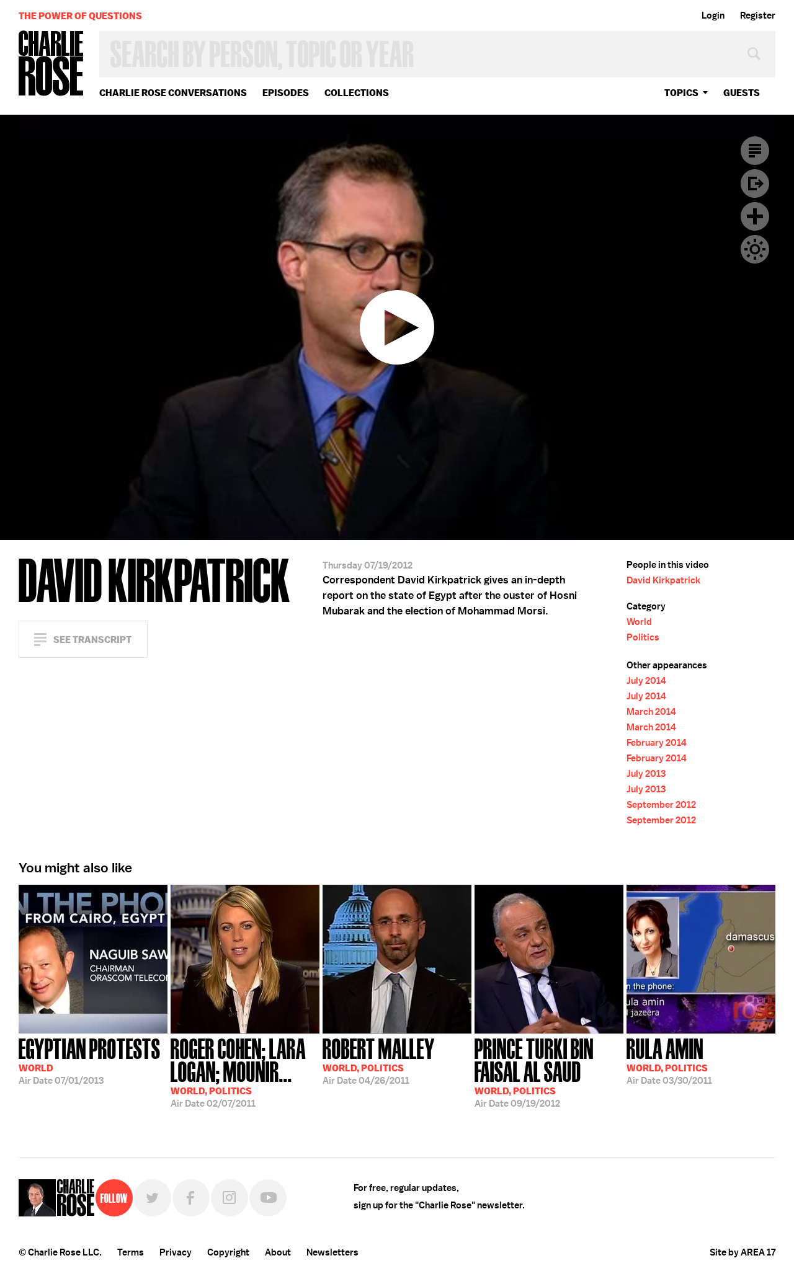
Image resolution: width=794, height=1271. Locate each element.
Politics (643, 637)
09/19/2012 (534, 1072)
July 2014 (646, 681)
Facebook (191, 1197)
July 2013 (646, 774)
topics (681, 93)
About (278, 1252)
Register (757, 15)
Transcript (755, 150)
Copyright (228, 1252)
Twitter (152, 1197)
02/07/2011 (238, 1072)
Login (713, 15)
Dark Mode (755, 249)
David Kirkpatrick (663, 580)
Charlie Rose (51, 64)
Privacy (175, 1252)
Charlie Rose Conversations (173, 93)
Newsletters (332, 1252)
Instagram (229, 1197)
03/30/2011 (669, 1060)
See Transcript (92, 639)
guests (741, 93)
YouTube (268, 1197)
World (639, 622)
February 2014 (657, 743)
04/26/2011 (379, 1060)
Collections (356, 93)
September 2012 (661, 805)
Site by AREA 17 (742, 1252)
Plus (755, 216)
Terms (130, 1252)
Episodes (285, 93)
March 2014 (651, 712)
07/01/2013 (90, 1060)
